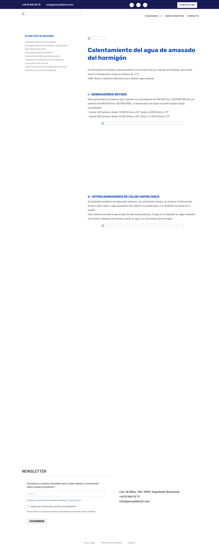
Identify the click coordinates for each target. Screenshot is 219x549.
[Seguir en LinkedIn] (138, 5)
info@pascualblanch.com (59, 4)
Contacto (193, 16)
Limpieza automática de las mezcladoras (44, 59)
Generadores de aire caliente (38, 52)
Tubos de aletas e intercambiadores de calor (46, 66)
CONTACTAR (187, 5)
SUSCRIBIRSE (36, 521)
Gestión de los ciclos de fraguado (40, 70)
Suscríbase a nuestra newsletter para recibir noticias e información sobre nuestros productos (63, 485)
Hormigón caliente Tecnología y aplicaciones (46, 45)
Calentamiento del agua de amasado (42, 56)
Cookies (131, 543)
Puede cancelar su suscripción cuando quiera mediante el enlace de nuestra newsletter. (61, 512)
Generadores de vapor (35, 49)
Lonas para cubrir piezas (36, 63)
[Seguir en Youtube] (145, 5)
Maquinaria (152, 16)
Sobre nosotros (174, 16)
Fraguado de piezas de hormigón (40, 42)
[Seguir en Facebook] (131, 5)
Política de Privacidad (111, 543)
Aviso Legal (89, 543)
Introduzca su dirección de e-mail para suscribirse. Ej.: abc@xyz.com (54, 500)
